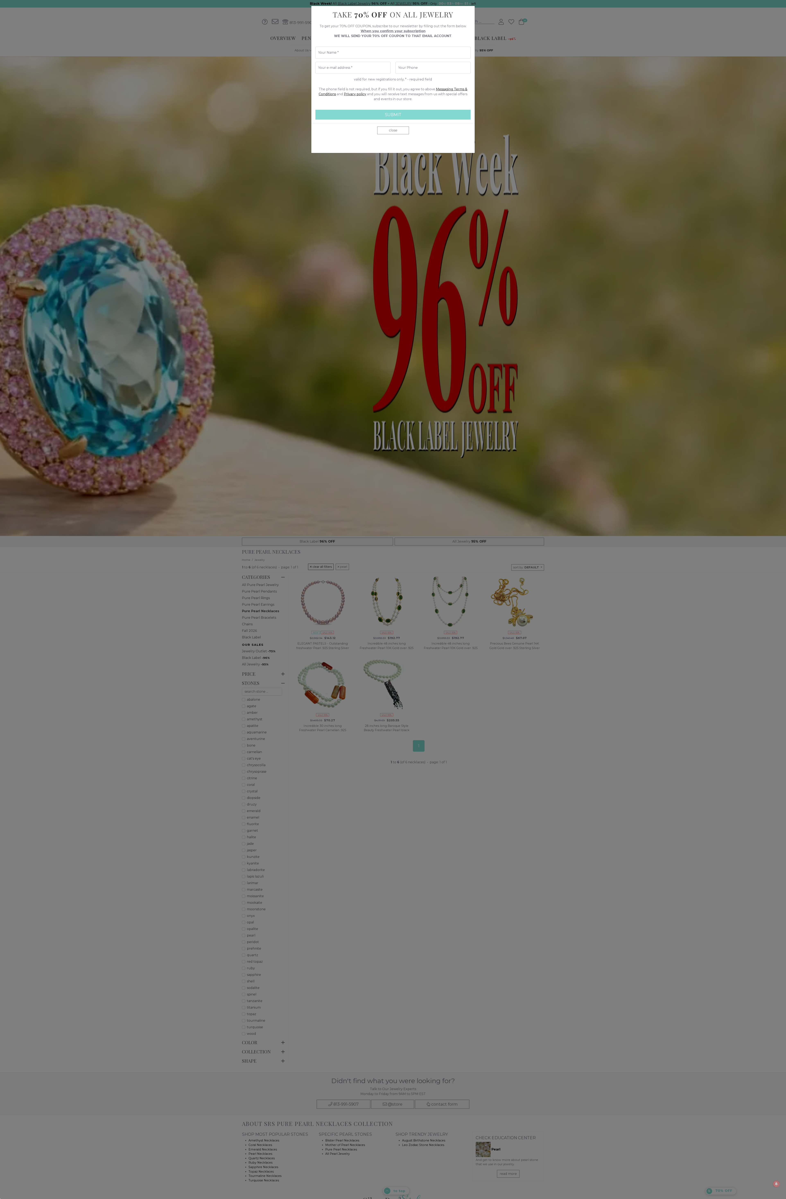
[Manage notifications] (776, 1184)
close (393, 130)
